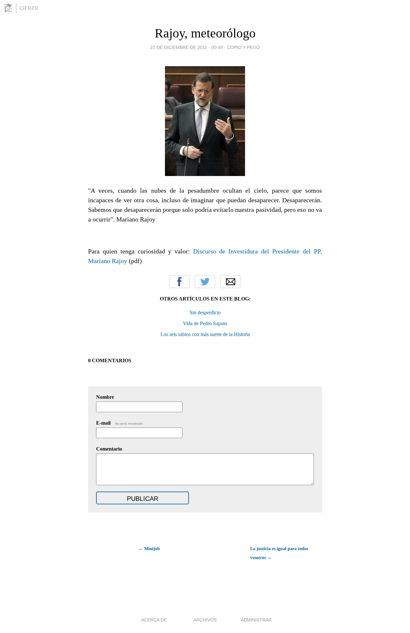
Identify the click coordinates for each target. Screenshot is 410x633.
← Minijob (149, 548)
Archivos (205, 619)
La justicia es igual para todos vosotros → (279, 553)
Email (230, 281)
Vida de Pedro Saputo (205, 323)
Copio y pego (243, 47)
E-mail (120, 423)
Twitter (205, 281)
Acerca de (154, 619)
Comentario (109, 449)
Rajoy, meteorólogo (205, 33)
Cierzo (29, 8)
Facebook (179, 281)
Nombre (105, 397)
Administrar (256, 619)
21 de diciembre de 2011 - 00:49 (186, 47)
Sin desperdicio (205, 312)
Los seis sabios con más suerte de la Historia (205, 334)
